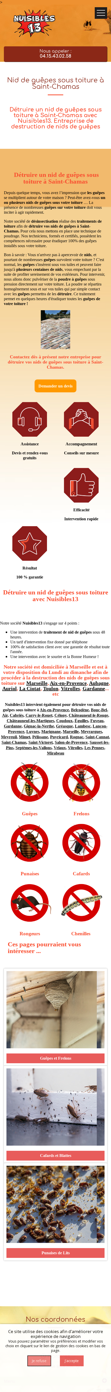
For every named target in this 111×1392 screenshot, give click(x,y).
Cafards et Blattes (55, 1155)
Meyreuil (9, 737)
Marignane (51, 731)
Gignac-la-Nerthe (39, 726)
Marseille (36, 683)
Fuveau (97, 721)
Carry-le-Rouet (39, 715)
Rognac (76, 737)
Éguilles (81, 721)
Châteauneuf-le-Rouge (88, 715)
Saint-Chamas (14, 742)
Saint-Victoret (40, 742)
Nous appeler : (55, 54)
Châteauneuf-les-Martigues (30, 721)
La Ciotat (30, 688)
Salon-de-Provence (71, 742)
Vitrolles (70, 688)
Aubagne (99, 683)
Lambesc (83, 726)
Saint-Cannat (97, 737)
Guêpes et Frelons (55, 1058)
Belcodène (80, 710)
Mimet (24, 737)
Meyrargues (91, 731)
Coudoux (64, 721)
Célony (60, 715)
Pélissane (40, 737)
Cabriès (16, 715)
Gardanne (94, 688)
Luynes (32, 731)
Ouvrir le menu (101, 13)
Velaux (60, 748)
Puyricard (59, 737)
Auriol (9, 688)
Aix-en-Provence (68, 683)
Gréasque (64, 726)
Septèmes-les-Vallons (33, 748)
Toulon (50, 688)
